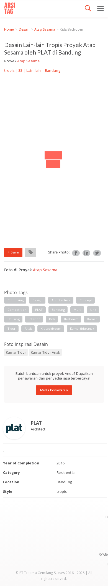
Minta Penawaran (54, 390)
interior (34, 319)
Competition (16, 309)
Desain (24, 29)
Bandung (58, 309)
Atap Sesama (44, 29)
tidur (11, 328)
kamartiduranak (82, 328)
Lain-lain (33, 70)
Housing (13, 319)
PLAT (39, 309)
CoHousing (15, 300)
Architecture (61, 300)
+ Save (13, 252)
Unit (93, 309)
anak (28, 328)
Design (37, 300)
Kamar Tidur (16, 352)
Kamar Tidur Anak (45, 352)
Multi (77, 309)
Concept (85, 300)
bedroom (71, 319)
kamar (92, 319)
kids (52, 319)
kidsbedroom (51, 328)
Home (9, 29)
